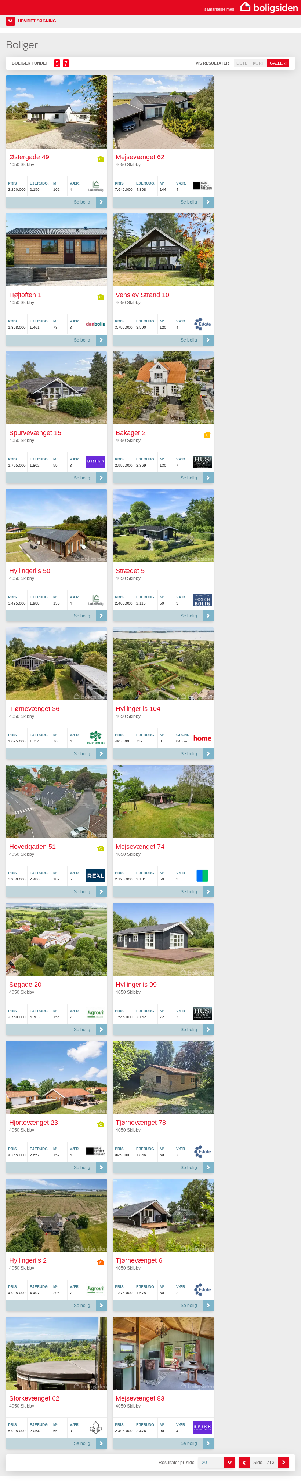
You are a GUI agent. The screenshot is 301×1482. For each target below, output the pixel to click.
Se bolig (82, 202)
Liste (241, 63)
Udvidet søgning (37, 21)
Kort (258, 63)
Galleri (278, 63)
